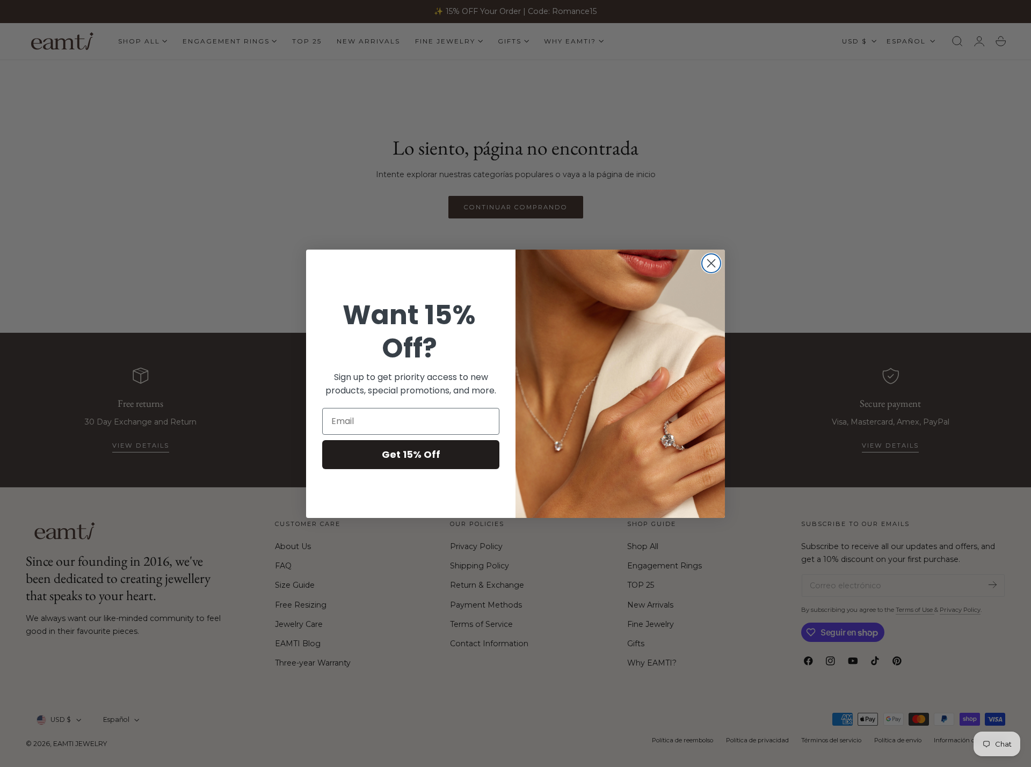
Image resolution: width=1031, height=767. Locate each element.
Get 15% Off (411, 454)
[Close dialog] (711, 263)
